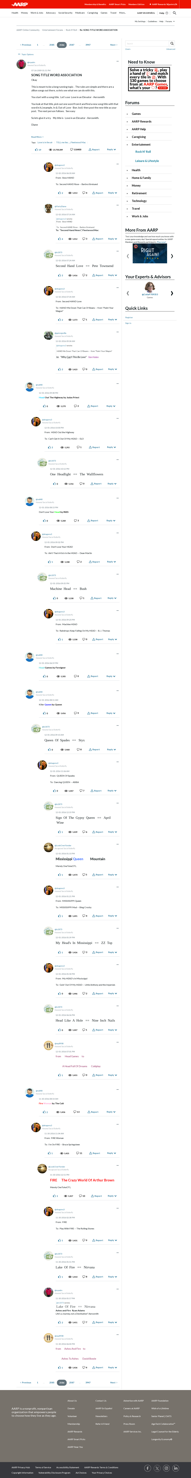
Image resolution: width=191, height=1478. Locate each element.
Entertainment (141, 144)
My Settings (140, 21)
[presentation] (128, 255)
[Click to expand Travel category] (128, 209)
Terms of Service (43, 1467)
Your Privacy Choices (102, 1472)
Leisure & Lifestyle (147, 160)
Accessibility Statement (67, 1467)
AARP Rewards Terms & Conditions (101, 1467)
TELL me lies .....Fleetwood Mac (71, 142)
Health (136, 170)
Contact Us (101, 1400)
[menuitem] (15, 14)
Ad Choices (81, 1472)
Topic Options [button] (28, 54)
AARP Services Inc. (132, 1431)
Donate (71, 1408)
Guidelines (152, 21)
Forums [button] (169, 21)
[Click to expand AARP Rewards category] (128, 122)
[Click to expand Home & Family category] (128, 178)
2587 (71, 44)
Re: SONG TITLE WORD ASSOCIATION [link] (98, 30)
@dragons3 (61, 219)
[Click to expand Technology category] (128, 201)
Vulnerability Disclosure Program (54, 1472)
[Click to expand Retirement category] (128, 193)
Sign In (128, 323)
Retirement (139, 193)
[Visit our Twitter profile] (157, 1468)
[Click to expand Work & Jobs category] (128, 216)
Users (127, 49)
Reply (110, 149)
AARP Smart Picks (117, 4)
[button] (174, 13)
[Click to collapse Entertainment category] (128, 145)
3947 (87, 44)
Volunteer (72, 1416)
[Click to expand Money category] (128, 186)
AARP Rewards (141, 121)
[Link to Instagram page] (166, 1468)
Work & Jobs (140, 216)
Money (136, 185)
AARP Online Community (28, 30)
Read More (36, 137)
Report (96, 149)
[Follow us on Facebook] (147, 1468)
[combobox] (150, 43)
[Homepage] (20, 4)
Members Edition (136, 4)
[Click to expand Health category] (128, 170)
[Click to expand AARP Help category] (128, 129)
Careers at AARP (131, 1408)
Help (161, 21)
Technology (139, 200)
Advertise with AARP (133, 1400)
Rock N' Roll (71, 30)
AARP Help (139, 129)
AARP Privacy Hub (21, 1467)
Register (129, 317)
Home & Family (141, 177)
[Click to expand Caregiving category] (128, 137)
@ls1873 (60, 1303)
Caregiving (139, 136)
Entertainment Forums (52, 30)
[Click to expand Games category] (128, 114)
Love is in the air (45, 142)
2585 (51, 44)
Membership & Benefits (95, 4)
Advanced (170, 49)
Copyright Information (22, 1472)
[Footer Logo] (34, 1400)
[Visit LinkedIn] (175, 1468)
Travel (136, 208)
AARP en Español (146, 13)
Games (136, 113)
